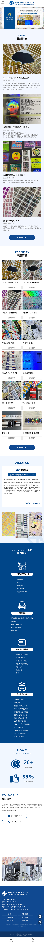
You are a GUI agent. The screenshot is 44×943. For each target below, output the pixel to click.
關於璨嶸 (25, 914)
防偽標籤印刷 (15, 924)
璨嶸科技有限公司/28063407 (20, 909)
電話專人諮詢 (16, 821)
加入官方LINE (16, 816)
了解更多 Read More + (32, 503)
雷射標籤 (25, 917)
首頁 (9, 914)
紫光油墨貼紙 (22, 926)
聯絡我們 (25, 920)
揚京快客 (20, 934)
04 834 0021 (11, 899)
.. (33, 934)
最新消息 (10, 920)
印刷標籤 (10, 917)
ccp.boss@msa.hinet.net (15, 904)
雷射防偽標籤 (24, 924)
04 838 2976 (11, 902)
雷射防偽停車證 (33, 924)
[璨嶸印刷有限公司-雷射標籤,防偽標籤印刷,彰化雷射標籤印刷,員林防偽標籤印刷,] (22, 3)
